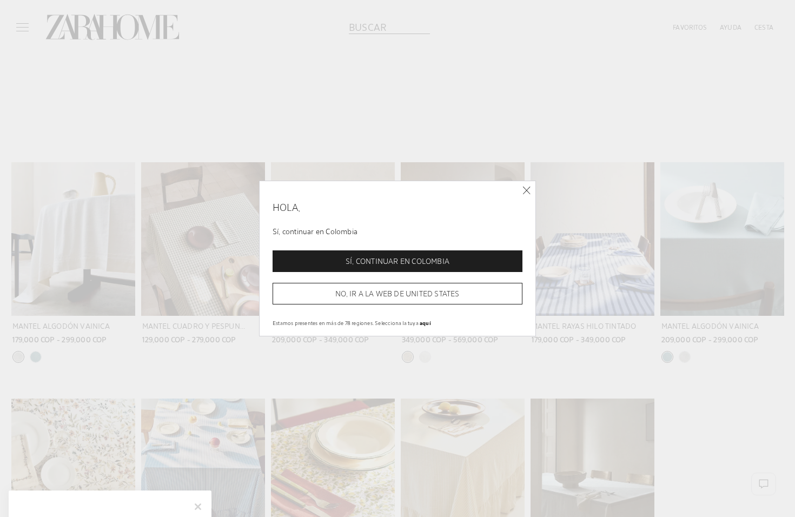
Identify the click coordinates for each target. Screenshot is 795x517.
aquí (425, 323)
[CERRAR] (526, 190)
